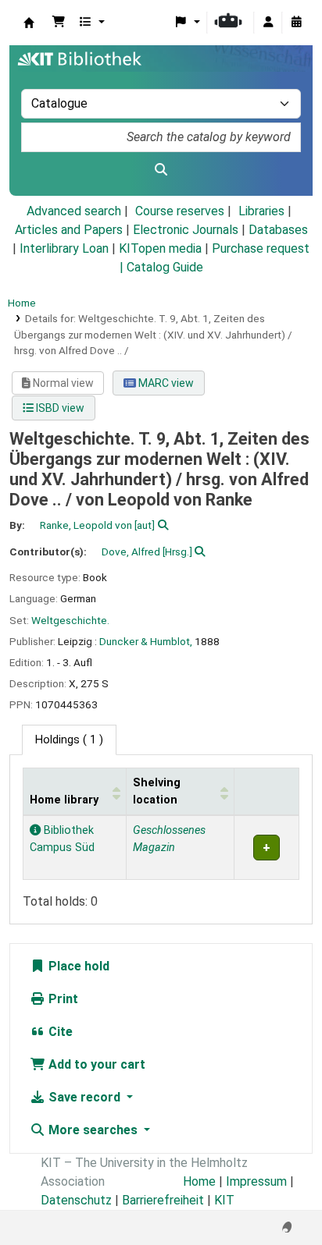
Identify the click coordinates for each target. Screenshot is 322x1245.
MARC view (165, 383)
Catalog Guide (165, 267)
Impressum (256, 1181)
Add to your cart (95, 1064)
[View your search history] (296, 22)
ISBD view (59, 408)
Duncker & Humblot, (145, 641)
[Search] (161, 170)
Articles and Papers (69, 229)
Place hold (77, 966)
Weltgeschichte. (70, 620)
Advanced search (74, 211)
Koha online (28, 22)
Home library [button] (64, 800)
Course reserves (179, 211)
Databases (278, 229)
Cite (59, 1031)
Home (22, 302)
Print (61, 998)
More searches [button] (93, 1130)
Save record (84, 1097)
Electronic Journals (185, 229)
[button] (58, 22)
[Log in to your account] (268, 22)
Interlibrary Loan (64, 248)
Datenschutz (76, 1200)
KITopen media (160, 248)
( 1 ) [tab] (69, 740)
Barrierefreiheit (163, 1200)
